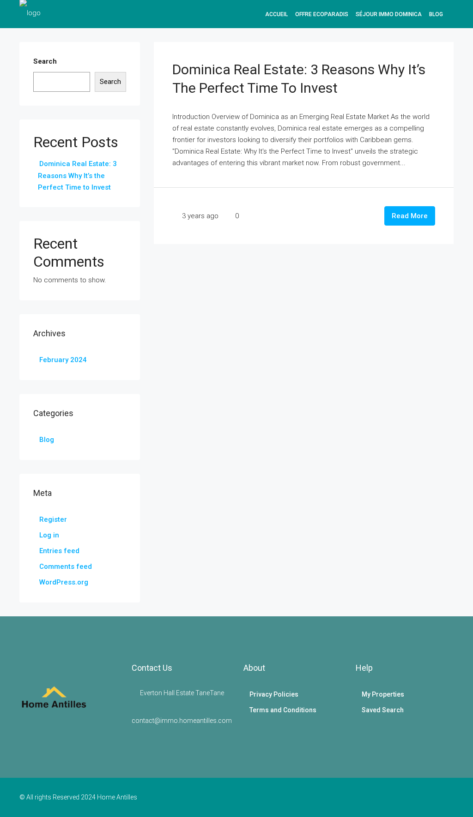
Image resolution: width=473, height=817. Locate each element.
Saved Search (383, 710)
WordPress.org (63, 582)
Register (53, 519)
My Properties (383, 694)
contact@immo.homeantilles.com (182, 720)
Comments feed (65, 566)
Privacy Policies (273, 694)
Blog (436, 14)
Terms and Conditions (282, 710)
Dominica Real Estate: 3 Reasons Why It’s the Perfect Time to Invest (77, 175)
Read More (410, 216)
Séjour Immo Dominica (389, 14)
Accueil (276, 14)
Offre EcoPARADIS (321, 14)
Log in (49, 535)
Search (45, 61)
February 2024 (63, 360)
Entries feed (59, 551)
